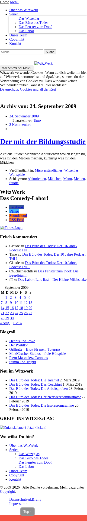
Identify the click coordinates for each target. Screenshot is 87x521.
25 (21, 313)
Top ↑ (27, 512)
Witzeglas (71, 170)
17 (16, 308)
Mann (67, 179)
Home (4, 2)
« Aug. (5, 323)
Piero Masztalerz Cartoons (28, 358)
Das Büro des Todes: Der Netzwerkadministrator (45, 397)
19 (26, 308)
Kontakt (15, 44)
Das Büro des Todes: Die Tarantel (34, 380)
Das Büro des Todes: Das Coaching (35, 384)
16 (12, 308)
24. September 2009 (24, 116)
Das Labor (26, 31)
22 (7, 313)
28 (2, 318)
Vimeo (14, 211)
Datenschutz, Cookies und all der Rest (28, 89)
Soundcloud (18, 216)
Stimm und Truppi (22, 362)
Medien (79, 179)
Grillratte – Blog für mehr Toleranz (34, 349)
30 (12, 318)
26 (26, 313)
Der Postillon (19, 345)
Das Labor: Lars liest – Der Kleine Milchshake (52, 280)
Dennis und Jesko (22, 341)
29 (7, 318)
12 (26, 303)
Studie (14, 183)
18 (21, 308)
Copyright (16, 39)
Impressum (17, 504)
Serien (14, 14)
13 (30, 303)
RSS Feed (16, 220)
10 (16, 303)
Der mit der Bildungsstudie (43, 141)
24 (16, 313)
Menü (14, 2)
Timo (37, 120)
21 (2, 313)
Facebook (16, 207)
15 (7, 308)
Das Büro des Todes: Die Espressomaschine (41, 405)
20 (30, 308)
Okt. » (17, 323)
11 (21, 303)
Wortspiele (17, 174)
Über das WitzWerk (23, 10)
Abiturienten (37, 179)
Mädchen (54, 179)
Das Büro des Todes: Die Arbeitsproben (38, 389)
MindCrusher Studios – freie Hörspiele (37, 354)
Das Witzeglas (29, 18)
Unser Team (18, 35)
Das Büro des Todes (33, 23)
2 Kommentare (20, 125)
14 (2, 308)
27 (30, 313)
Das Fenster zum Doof (35, 27)
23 (12, 313)
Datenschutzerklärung (25, 499)
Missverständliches (48, 170)
